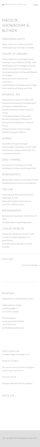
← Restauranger (6, 259)
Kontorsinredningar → (31, 265)
